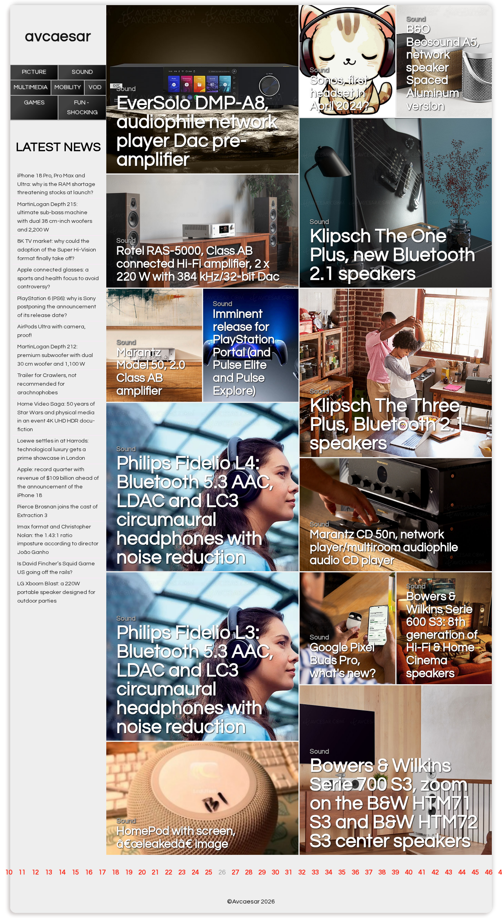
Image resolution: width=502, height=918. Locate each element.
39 (395, 872)
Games (34, 103)
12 (35, 872)
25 (208, 872)
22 (168, 872)
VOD (95, 87)
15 (75, 872)
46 (488, 872)
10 (8, 872)
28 (248, 872)
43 (448, 872)
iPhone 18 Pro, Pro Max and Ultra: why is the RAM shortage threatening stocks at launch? (56, 184)
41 (422, 872)
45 (475, 872)
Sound (82, 72)
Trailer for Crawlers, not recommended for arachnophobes (46, 383)
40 (408, 872)
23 (182, 872)
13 (48, 872)
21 (155, 872)
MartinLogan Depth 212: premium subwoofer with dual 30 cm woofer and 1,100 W (55, 355)
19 (128, 872)
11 (21, 872)
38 (382, 872)
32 (302, 872)
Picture (34, 72)
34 (328, 872)
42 (435, 872)
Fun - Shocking (82, 107)
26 (222, 872)
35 (342, 872)
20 (142, 872)
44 (462, 872)
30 (275, 872)
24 (195, 872)
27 (235, 872)
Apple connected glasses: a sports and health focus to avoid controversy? (58, 278)
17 (101, 872)
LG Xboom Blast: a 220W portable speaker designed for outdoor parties (56, 592)
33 (315, 872)
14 (61, 872)
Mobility (68, 87)
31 (288, 872)
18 (115, 872)
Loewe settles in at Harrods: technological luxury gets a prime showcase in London (53, 449)
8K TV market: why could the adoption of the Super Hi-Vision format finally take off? (56, 249)
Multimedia (30, 87)
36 (355, 872)
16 (88, 872)
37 (368, 872)
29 (262, 872)
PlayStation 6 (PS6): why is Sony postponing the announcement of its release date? (56, 307)
